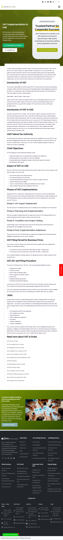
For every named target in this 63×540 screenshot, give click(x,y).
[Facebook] (42, 2)
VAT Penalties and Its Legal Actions (15, 380)
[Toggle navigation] (59, 6)
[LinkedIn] (50, 2)
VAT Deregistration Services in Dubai (16, 364)
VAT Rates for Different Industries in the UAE (18, 374)
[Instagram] (53, 2)
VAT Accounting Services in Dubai (15, 344)
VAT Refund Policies (12, 360)
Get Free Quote (61, 270)
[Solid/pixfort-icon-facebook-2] (3, 458)
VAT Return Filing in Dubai (13, 367)
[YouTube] (48, 2)
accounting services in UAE (26, 142)
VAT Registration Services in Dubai (15, 347)
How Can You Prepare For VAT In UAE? (17, 354)
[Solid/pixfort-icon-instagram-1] (8, 458)
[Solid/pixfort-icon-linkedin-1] (11, 458)
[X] (45, 2)
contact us (28, 333)
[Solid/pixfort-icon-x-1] (5, 458)
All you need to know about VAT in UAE (16, 377)
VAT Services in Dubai (12, 341)
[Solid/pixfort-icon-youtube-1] (14, 458)
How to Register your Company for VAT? (17, 351)
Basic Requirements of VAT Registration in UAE (18, 357)
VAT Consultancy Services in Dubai (15, 370)
